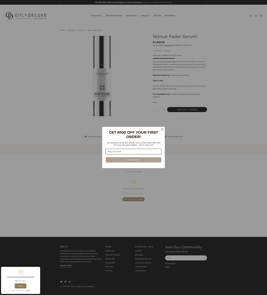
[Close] (162, 129)
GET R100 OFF (133, 160)
